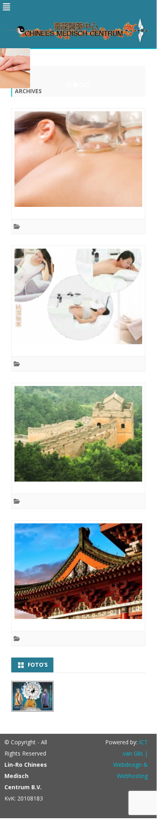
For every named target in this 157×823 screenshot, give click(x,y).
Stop (147, 61)
